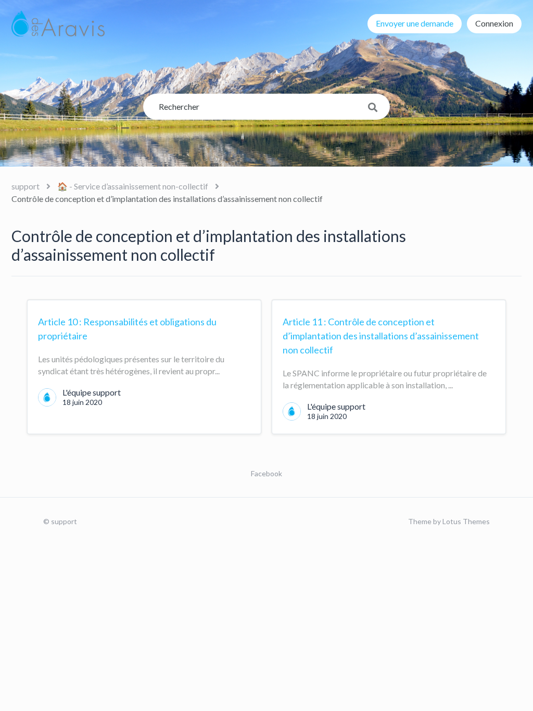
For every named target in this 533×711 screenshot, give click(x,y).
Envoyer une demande (414, 23)
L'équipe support (91, 392)
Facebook (266, 473)
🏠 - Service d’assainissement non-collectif (132, 186)
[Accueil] (58, 23)
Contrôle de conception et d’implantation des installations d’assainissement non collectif (167, 199)
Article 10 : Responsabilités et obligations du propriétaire (127, 328)
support (25, 186)
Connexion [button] (494, 23)
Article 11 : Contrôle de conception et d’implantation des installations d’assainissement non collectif (381, 335)
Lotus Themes (466, 521)
